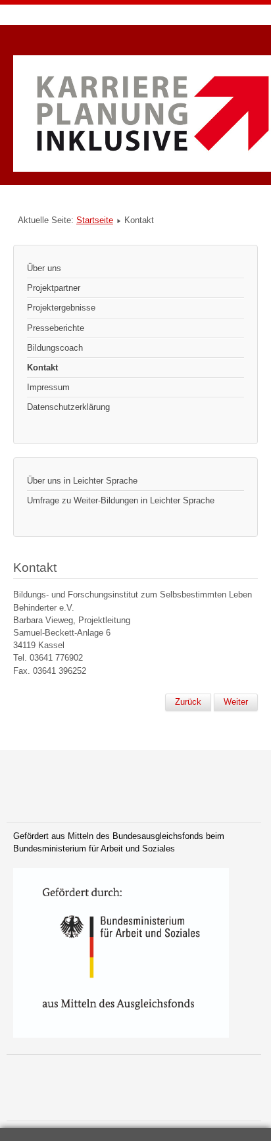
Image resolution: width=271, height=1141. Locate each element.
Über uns (44, 268)
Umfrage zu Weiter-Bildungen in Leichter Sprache (120, 500)
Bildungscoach (55, 348)
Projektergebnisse (61, 308)
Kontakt (42, 367)
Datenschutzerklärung (68, 407)
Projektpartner (53, 288)
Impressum (48, 387)
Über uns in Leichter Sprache (82, 481)
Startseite (94, 220)
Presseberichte (55, 328)
